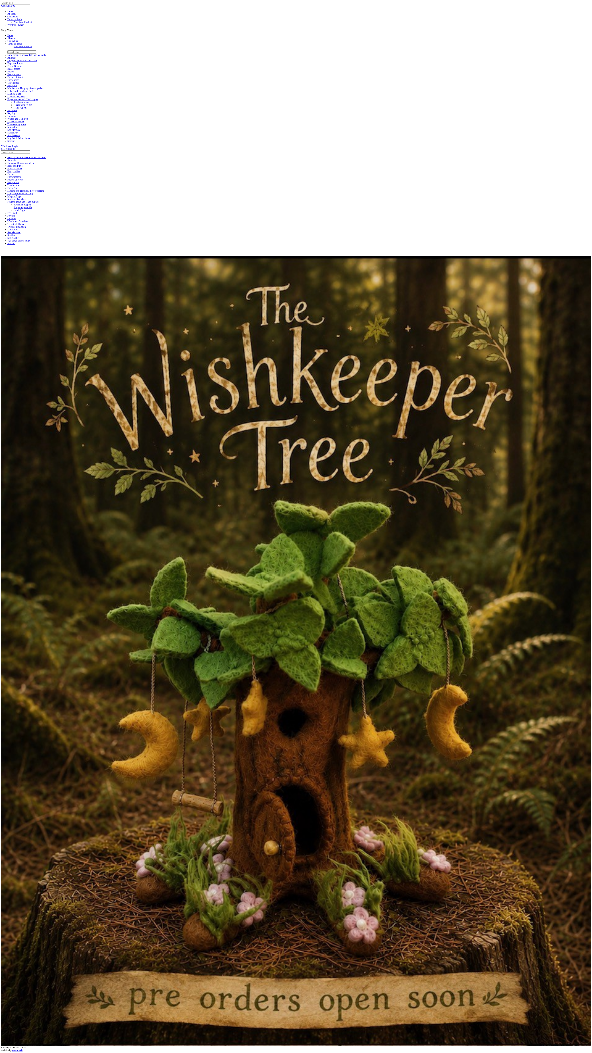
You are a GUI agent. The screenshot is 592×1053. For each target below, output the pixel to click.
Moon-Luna (13, 127)
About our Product (23, 22)
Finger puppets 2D (23, 105)
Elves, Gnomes (14, 66)
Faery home (13, 80)
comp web (17, 1050)
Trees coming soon (16, 124)
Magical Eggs (14, 93)
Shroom (11, 141)
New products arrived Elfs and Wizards (26, 55)
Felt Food (12, 110)
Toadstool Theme (15, 121)
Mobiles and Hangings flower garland (25, 88)
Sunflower (12, 132)
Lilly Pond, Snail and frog (20, 91)
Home (10, 11)
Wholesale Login (15, 25)
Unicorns (11, 116)
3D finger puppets (22, 102)
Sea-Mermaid (14, 130)
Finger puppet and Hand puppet (22, 99)
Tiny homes (13, 82)
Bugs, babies (13, 69)
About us (11, 13)
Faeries (10, 71)
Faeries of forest (15, 77)
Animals (11, 57)
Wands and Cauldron (17, 118)
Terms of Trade (14, 19)
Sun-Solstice (13, 135)
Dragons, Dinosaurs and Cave (22, 60)
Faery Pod (12, 85)
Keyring (11, 113)
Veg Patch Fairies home (18, 138)
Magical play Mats (16, 96)
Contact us (12, 16)
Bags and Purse (15, 63)
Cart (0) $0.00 (8, 5)
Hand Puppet (20, 107)
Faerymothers (14, 74)
